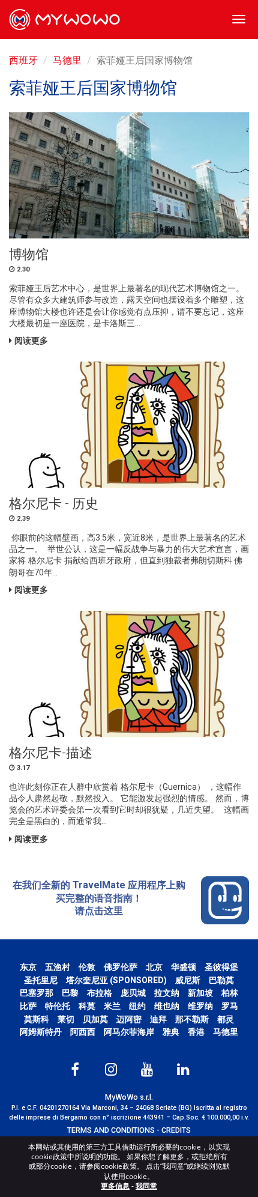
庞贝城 (133, 993)
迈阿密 (129, 1019)
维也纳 (166, 1006)
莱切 (66, 1019)
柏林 (229, 993)
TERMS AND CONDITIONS (111, 1130)
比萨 (28, 1006)
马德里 (67, 60)
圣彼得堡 (221, 967)
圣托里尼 (41, 980)
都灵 (225, 1019)
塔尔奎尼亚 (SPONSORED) (116, 980)
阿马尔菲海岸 (129, 1032)
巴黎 (70, 993)
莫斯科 (36, 1019)
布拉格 (99, 993)
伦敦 (87, 967)
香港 (196, 1032)
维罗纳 (200, 1006)
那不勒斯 (192, 1019)
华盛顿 (183, 967)
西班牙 (23, 60)
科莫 (87, 1006)
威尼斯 (187, 980)
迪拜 (158, 1019)
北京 (154, 967)
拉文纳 (166, 993)
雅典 (171, 1032)
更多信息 (115, 1186)
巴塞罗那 (36, 993)
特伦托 (57, 1006)
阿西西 (82, 1032)
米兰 (112, 1006)
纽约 (137, 1006)
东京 (28, 967)
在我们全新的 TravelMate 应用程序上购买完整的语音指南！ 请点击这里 (99, 898)
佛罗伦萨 (120, 967)
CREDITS (176, 1130)
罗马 (229, 1006)
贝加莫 (95, 1019)
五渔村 (57, 967)
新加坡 (200, 993)
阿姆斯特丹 (41, 1032)
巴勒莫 (221, 980)
